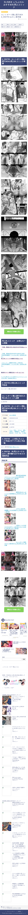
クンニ (16, 24)
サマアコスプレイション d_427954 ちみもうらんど (19, 728)
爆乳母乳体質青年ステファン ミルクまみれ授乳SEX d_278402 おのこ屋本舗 (15, 477)
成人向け (11, 433)
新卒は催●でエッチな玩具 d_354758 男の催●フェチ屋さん (18, 769)
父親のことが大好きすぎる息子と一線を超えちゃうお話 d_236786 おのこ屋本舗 (15, 527)
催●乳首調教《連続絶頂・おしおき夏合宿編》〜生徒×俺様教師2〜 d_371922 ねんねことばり (19, 846)
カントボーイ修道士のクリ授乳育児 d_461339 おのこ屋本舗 (15, 543)
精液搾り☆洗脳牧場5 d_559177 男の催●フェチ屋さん (18, 885)
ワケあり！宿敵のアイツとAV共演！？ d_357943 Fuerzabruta (19, 759)
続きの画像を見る (15, 331)
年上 (20, 433)
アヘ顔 (16, 433)
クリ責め (24, 433)
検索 (3, 657)
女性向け (23, 431)
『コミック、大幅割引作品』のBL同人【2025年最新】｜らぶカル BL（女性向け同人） (13, 364)
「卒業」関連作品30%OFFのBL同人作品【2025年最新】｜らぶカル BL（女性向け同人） (13, 355)
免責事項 (19, 911)
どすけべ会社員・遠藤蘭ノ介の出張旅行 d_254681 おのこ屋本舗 (15, 510)
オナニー (4, 24)
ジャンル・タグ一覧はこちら (11, 666)
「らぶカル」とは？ (8, 687)
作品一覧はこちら (14, 447)
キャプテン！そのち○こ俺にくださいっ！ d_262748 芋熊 (18, 698)
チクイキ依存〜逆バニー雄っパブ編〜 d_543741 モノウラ (19, 875)
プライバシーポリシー (11, 911)
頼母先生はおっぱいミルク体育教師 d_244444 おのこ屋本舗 (15, 494)
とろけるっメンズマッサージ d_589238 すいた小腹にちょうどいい (19, 834)
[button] (2, 587)
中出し (21, 24)
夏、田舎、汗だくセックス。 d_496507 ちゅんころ (19, 738)
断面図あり (17, 431)
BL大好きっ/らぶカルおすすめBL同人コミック (14, 4)
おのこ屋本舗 (10, 24)
